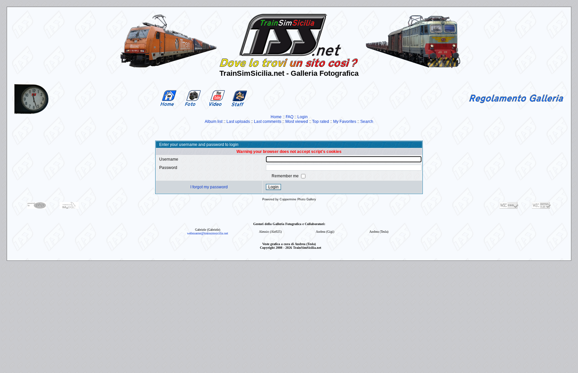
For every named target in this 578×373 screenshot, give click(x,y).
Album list (213, 121)
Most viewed (296, 121)
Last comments (267, 121)
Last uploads (238, 121)
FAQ (289, 117)
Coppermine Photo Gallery (298, 199)
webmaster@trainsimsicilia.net (207, 233)
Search (366, 121)
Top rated (320, 121)
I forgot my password (209, 187)
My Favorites (344, 121)
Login (302, 117)
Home (276, 117)
